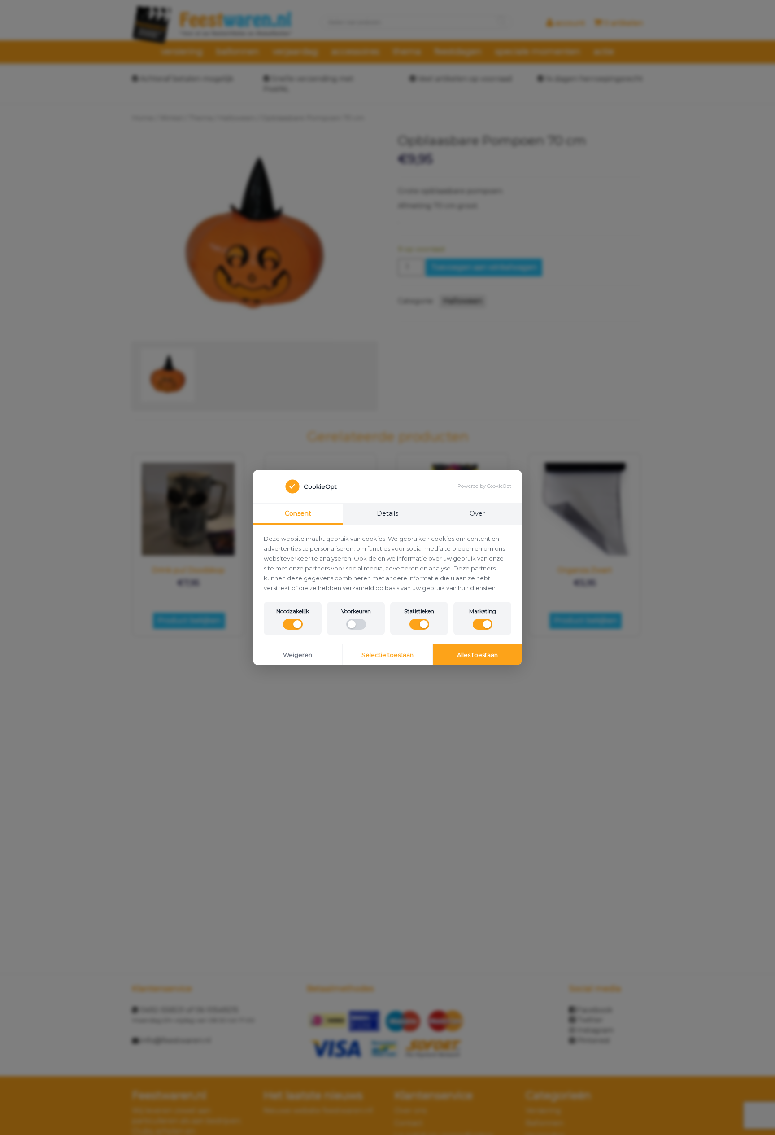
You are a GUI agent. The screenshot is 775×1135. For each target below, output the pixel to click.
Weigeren (297, 654)
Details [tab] (387, 513)
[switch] (293, 624)
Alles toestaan (477, 654)
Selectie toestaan (387, 654)
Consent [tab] (298, 513)
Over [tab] (477, 513)
